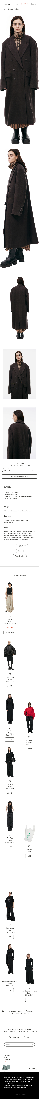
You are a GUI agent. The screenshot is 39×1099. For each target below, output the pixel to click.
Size (5, 470)
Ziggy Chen (19, 464)
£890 (9, 937)
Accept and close (19, 1095)
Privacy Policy (20, 1088)
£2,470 (29, 749)
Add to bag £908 (19, 476)
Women (7, 4)
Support (33, 4)
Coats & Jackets (13, 9)
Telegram (7, 1072)
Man (28, 1037)
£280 (29, 856)
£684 (10, 632)
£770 (29, 1000)
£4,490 (9, 686)
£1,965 (9, 793)
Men (16, 4)
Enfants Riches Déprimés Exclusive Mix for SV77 (21, 1012)
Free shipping (19, 556)
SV (24, 4)
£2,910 (9, 739)
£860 (9, 990)
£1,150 (9, 847)
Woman (16, 1037)
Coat (19, 551)
